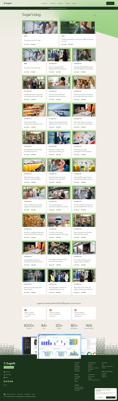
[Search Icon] (94, 15)
